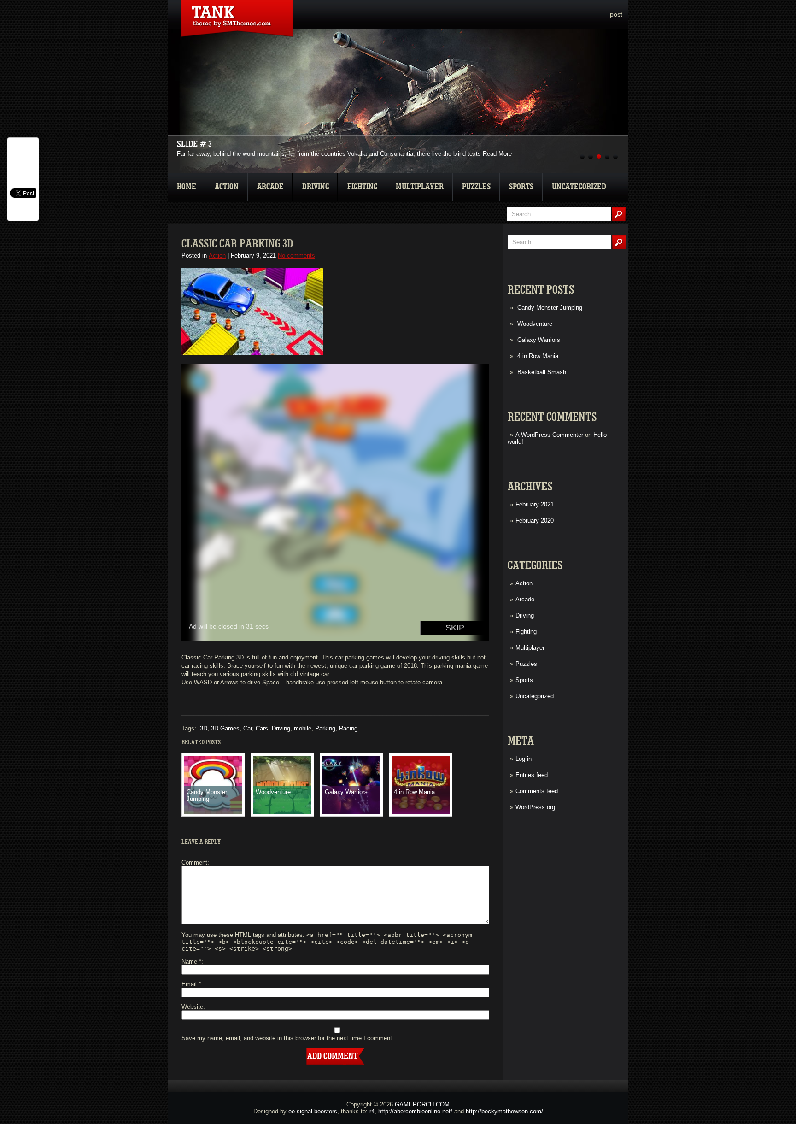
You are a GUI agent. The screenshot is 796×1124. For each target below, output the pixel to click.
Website (192, 1006)
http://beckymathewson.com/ (504, 1111)
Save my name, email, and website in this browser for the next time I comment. (287, 1038)
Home (186, 186)
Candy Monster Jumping (549, 307)
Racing (348, 728)
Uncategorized (579, 186)
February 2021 (534, 504)
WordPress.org (535, 807)
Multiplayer (420, 186)
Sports (521, 186)
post (616, 14)
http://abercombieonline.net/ (415, 1111)
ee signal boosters (312, 1111)
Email (191, 984)
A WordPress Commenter (549, 434)
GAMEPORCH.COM (422, 1104)
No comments (296, 255)
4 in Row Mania (537, 356)
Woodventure (534, 323)
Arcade (270, 186)
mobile (302, 728)
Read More (497, 153)
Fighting (362, 186)
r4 (372, 1111)
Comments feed (536, 791)
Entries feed (531, 774)
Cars (262, 728)
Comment (194, 862)
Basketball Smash (541, 372)
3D (203, 728)
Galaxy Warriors (538, 339)
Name (191, 961)
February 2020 (534, 520)
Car (247, 728)
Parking (325, 728)
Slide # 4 (194, 144)
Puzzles (476, 186)
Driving (315, 186)
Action (227, 186)
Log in (523, 758)
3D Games (225, 728)
